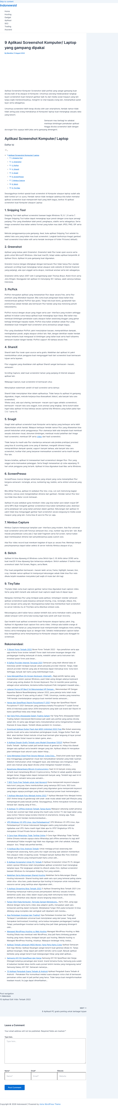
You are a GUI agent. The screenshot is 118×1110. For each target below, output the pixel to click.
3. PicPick (15, 165)
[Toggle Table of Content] (6, 150)
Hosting (8, 14)
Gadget (8, 17)
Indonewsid (8, 5)
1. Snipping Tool (17, 158)
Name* (7, 1071)
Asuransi (8, 29)
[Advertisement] (43, 71)
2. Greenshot (16, 162)
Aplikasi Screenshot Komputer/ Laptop (23, 155)
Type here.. (9, 1037)
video (39, 436)
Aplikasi (8, 20)
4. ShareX (15, 169)
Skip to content (6, 1)
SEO (6, 23)
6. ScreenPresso (18, 177)
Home (7, 11)
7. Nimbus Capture (18, 180)
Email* (33, 1071)
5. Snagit (15, 173)
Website (60, 1071)
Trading (8, 26)
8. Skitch (15, 184)
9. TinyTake (16, 188)
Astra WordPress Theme (50, 1104)
